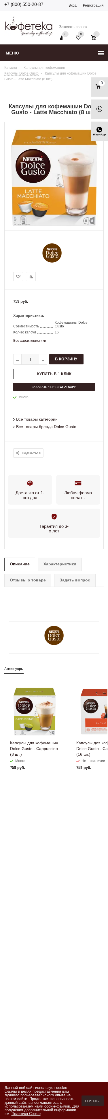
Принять (92, 1100)
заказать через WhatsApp (54, 386)
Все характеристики (29, 341)
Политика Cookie (26, 1114)
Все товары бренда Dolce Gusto (46, 426)
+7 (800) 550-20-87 (23, 4)
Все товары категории (37, 419)
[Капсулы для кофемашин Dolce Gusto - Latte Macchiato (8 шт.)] (54, 225)
